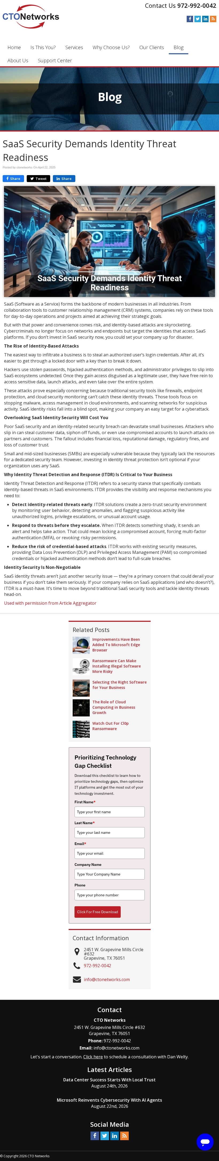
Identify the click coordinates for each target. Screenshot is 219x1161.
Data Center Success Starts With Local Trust (109, 1080)
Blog (178, 47)
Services (74, 47)
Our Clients (151, 47)
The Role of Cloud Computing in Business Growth (113, 707)
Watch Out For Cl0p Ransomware (110, 726)
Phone (80, 885)
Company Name (88, 864)
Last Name (85, 822)
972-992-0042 (196, 5)
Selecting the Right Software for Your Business (119, 685)
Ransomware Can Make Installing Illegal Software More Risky (116, 666)
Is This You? (43, 47)
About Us (17, 60)
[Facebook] (190, 19)
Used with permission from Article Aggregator (50, 603)
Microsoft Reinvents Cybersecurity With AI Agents (109, 1100)
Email (80, 843)
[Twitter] (197, 19)
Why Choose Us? (111, 47)
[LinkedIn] (205, 19)
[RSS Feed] (213, 19)
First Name (85, 802)
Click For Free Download (97, 911)
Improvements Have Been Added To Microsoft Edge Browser (116, 645)
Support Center (55, 60)
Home (14, 47)
